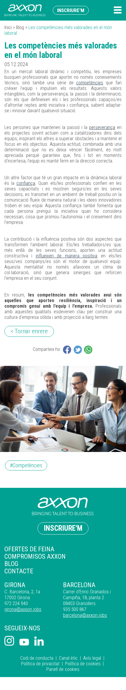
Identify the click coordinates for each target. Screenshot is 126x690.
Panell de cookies (62, 669)
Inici (8, 27)
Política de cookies (83, 663)
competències (89, 83)
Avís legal (92, 658)
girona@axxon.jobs (22, 609)
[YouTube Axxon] (24, 643)
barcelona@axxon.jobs (85, 615)
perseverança (102, 127)
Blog (20, 27)
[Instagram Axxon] (9, 641)
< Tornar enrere (29, 331)
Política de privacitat (40, 663)
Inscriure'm (70, 10)
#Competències (26, 465)
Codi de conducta (36, 658)
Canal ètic (68, 658)
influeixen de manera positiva (66, 256)
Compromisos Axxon (35, 556)
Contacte (18, 571)
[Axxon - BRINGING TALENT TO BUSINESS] (25, 10)
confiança (25, 183)
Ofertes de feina (29, 549)
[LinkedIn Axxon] (39, 642)
